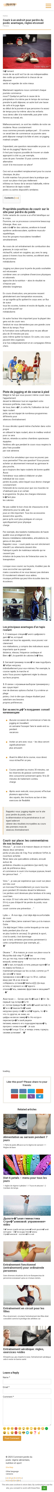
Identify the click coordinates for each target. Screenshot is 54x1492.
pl (13, 1480)
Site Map (9, 1467)
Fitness (6, 26)
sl (17, 1478)
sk (15, 1478)
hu (21, 1478)
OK (44, 1488)
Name (6, 1377)
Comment (8, 1396)
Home (5, 16)
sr (19, 1480)
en (7, 1478)
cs (10, 1480)
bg (11, 1478)
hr (6, 1480)
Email (6, 1387)
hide (16, 198)
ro (16, 1480)
